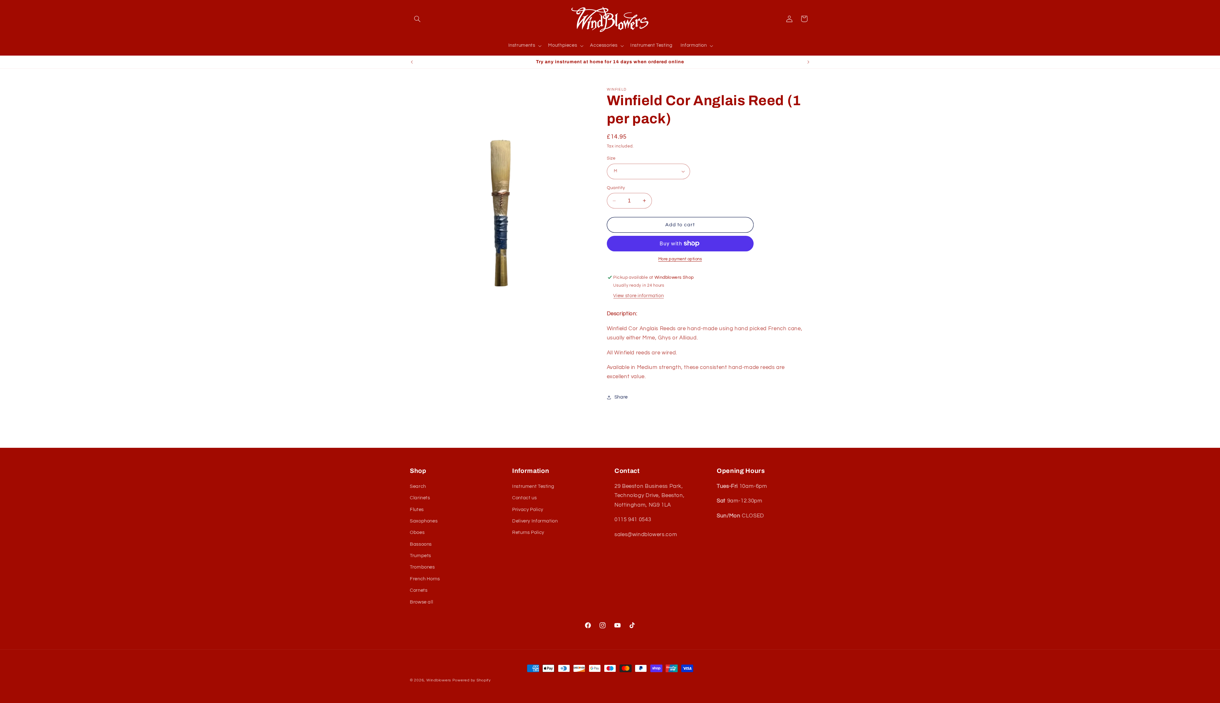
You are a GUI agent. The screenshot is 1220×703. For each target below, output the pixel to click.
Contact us (524, 497)
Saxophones (423, 521)
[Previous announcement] (412, 62)
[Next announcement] (808, 62)
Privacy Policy (527, 509)
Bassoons (421, 544)
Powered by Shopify (471, 680)
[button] (417, 18)
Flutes (417, 509)
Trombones (422, 567)
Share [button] (621, 397)
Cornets (418, 590)
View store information (638, 295)
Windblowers (438, 680)
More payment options (680, 259)
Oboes (417, 532)
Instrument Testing (533, 486)
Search (418, 486)
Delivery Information (535, 521)
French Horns (425, 579)
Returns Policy (528, 532)
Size (611, 158)
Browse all (421, 602)
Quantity (616, 188)
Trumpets (420, 555)
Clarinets (420, 497)
